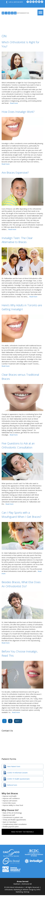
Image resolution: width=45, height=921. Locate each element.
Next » (18, 721)
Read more (14, 103)
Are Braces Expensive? (15, 172)
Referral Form (12, 785)
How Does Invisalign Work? (18, 112)
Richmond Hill (27, 884)
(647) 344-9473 (18, 2)
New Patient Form (13, 766)
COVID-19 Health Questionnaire (18, 779)
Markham (16, 884)
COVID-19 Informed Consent (17, 773)
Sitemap (26, 892)
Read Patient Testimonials (22, 832)
